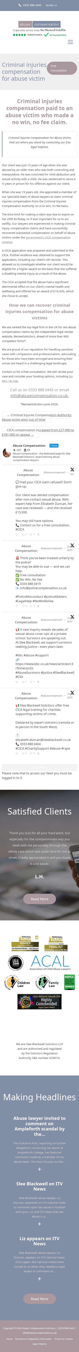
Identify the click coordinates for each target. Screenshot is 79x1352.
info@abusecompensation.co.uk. (40, 395)
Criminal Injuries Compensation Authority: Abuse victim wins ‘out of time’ (37, 417)
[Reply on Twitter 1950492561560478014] (18, 606)
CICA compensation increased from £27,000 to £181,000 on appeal (38, 432)
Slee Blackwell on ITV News (39, 1186)
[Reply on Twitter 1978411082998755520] (18, 535)
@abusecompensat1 (55, 472)
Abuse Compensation (28, 472)
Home (9, 1339)
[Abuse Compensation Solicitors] (39, 26)
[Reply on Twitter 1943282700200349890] (18, 754)
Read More (39, 899)
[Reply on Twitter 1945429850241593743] (18, 682)
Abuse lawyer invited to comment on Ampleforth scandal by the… (39, 1126)
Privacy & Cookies (64, 1339)
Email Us (52, 5)
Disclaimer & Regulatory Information (33, 1339)
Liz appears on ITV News (39, 1241)
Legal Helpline (39, 1344)
